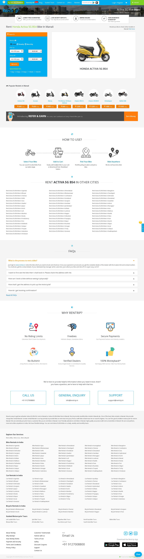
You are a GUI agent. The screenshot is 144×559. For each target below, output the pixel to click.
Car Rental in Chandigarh (66, 481)
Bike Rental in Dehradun (13, 451)
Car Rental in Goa (116, 484)
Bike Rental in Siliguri (117, 466)
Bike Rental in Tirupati (91, 468)
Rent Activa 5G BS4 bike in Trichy (58, 229)
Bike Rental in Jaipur (38, 456)
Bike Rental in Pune (90, 463)
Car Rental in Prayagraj (91, 494)
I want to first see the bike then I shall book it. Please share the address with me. (40, 273)
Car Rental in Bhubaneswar (40, 481)
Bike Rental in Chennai (91, 448)
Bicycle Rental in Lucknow (39, 512)
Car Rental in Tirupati (38, 499)
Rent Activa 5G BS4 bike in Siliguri (102, 223)
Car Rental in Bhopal (12, 481)
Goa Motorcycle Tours (64, 522)
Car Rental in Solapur (91, 496)
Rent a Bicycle (25, 438)
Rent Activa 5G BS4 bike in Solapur (16, 226)
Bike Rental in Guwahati (39, 453)
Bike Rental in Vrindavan (118, 471)
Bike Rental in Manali (117, 458)
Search (15, 64)
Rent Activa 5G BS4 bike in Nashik (102, 213)
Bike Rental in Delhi (38, 451)
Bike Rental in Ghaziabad (92, 451)
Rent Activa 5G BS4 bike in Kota (101, 208)
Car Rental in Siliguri (64, 496)
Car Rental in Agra (37, 479)
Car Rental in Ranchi (38, 496)
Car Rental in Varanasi (12, 501)
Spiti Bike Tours (36, 519)
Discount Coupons (40, 545)
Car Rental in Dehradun (13, 484)
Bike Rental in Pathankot (13, 463)
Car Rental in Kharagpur (39, 489)
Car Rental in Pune (116, 494)
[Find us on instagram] (135, 533)
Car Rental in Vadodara (118, 499)
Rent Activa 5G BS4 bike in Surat (101, 226)
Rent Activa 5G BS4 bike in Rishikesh (16, 223)
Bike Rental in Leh (64, 458)
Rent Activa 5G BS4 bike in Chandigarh (103, 193)
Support (37, 548)
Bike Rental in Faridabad (66, 451)
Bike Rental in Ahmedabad (66, 446)
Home (116, 13)
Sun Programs (133, 557)
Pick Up (12, 48)
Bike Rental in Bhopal (12, 448)
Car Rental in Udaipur (91, 499)
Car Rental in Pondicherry (66, 494)
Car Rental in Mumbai (65, 491)
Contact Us (61, 3)
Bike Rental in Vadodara (39, 471)
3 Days (17, 72)
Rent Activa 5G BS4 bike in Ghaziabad (103, 198)
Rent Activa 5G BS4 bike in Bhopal (16, 193)
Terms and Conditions (13, 545)
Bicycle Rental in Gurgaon (118, 509)
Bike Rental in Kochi (117, 456)
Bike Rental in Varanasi (65, 471)
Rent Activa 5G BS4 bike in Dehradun (103, 196)
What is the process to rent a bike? (22, 260)
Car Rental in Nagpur (91, 491)
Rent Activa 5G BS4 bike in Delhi (15, 198)
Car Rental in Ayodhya (91, 479)
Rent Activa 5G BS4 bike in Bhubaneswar (61, 193)
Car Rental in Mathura (38, 491)
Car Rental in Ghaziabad (92, 484)
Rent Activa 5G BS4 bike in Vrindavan (17, 234)
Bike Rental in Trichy (117, 468)
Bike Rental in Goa (116, 451)
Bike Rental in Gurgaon (13, 453)
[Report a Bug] (119, 557)
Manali (127, 13)
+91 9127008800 (73, 544)
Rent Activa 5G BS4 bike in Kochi (15, 208)
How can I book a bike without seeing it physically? (28, 278)
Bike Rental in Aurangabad (93, 446)
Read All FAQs (11, 295)
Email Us (68, 535)
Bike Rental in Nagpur (65, 461)
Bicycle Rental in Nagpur (92, 512)
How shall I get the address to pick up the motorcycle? (29, 284)
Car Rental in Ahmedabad (66, 479)
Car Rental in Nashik (117, 491)
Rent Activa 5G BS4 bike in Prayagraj (59, 218)
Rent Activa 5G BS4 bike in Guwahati (102, 201)
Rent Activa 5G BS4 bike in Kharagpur (103, 206)
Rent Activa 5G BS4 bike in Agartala (16, 191)
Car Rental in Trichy (64, 499)
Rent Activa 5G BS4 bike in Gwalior (16, 203)
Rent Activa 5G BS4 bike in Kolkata (59, 208)
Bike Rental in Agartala (12, 446)
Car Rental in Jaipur (11, 489)
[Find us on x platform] (131, 533)
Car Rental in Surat (11, 499)
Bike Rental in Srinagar (39, 468)
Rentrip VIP (30, 2)
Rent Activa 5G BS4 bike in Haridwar (59, 203)
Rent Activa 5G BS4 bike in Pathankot (60, 216)
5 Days (24, 72)
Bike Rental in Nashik (91, 461)
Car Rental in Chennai (91, 481)
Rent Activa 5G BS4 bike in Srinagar (59, 226)
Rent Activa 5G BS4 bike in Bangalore (103, 191)
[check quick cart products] (126, 2)
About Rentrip (10, 533)
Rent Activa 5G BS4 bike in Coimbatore (60, 196)
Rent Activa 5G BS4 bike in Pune (101, 218)
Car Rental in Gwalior (65, 486)
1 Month (38, 72)
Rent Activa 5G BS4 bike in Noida (15, 216)
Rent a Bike (9, 438)
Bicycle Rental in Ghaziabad (93, 509)
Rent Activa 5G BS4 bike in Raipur (59, 221)
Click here (132, 29)
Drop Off (12, 55)
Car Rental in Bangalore (118, 479)
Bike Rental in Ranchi (38, 466)
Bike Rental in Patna (38, 463)
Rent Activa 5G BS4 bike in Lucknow (59, 211)
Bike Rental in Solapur (12, 468)
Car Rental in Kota (116, 489)
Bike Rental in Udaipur (12, 471)
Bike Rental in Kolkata (12, 458)
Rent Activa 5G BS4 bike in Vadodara (17, 231)
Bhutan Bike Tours (11, 522)
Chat (138, 554)
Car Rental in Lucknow (12, 491)
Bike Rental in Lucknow (91, 458)
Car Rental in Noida (12, 494)
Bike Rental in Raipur (12, 466)
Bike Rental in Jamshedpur (66, 456)
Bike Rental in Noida (117, 461)
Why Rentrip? (10, 536)
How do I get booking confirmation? (22, 290)
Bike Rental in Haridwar (92, 453)
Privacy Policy (10, 548)
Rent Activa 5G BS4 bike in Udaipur (102, 229)
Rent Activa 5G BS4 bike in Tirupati (16, 229)
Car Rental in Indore (117, 486)
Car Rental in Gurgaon (12, 486)
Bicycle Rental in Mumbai (66, 512)
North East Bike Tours (90, 519)
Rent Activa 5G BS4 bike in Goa (15, 201)
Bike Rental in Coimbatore (119, 448)
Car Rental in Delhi (37, 484)
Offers (69, 3)
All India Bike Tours (37, 522)
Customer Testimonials (42, 533)
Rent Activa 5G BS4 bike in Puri (15, 221)
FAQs (142, 228)
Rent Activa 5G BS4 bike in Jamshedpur (60, 206)
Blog (40, 3)
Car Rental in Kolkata (91, 489)
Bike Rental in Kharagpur (92, 456)
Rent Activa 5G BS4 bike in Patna (101, 216)
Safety (36, 542)
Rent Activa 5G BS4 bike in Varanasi (59, 231)
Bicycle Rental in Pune (117, 512)
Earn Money (131, 116)
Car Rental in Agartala (12, 479)
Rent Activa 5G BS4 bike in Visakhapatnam (104, 231)
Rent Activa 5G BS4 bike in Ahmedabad (60, 191)
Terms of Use (39, 539)
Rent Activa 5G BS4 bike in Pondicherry (17, 218)
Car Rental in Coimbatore (118, 481)
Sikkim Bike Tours (114, 519)
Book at (12, 40)
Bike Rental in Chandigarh (66, 448)
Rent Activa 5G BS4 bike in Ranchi (102, 221)
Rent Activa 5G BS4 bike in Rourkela (59, 223)
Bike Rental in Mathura (12, 461)
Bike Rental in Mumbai (38, 461)
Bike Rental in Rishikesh (65, 466)
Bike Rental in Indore (12, 456)
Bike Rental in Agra (37, 446)
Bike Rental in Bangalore (118, 446)
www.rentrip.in (20, 265)
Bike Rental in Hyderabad (118, 453)
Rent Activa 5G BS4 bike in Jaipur (15, 206)
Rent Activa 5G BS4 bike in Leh (15, 211)
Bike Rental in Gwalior (65, 453)
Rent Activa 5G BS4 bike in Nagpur (59, 213)
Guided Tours (49, 3)
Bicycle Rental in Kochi (12, 512)
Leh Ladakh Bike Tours (13, 519)
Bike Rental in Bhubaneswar (40, 448)
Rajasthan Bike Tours (64, 519)
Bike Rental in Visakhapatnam (93, 471)
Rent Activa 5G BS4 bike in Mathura (102, 211)
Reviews (77, 3)
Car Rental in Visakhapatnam (40, 501)
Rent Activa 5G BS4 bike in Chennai (16, 196)
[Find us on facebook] (126, 533)
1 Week (30, 72)
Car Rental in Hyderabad (92, 486)
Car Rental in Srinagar (117, 496)
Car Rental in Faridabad (66, 484)
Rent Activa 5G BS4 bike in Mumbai (16, 213)
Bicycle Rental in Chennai (66, 509)
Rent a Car (17, 438)
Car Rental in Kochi (64, 489)
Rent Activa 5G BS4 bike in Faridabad (60, 198)
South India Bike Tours (90, 522)
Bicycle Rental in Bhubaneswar (15, 509)
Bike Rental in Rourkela (91, 466)
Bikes (121, 13)
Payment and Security (13, 542)
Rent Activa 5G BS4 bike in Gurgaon (59, 201)
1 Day (12, 72)
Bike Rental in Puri (116, 463)
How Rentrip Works (12, 539)
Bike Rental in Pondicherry (66, 463)
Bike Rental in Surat (64, 468)
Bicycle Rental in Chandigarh (40, 509)
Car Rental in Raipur (12, 496)
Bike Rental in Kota (37, 458)
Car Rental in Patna (38, 494)
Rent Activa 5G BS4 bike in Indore (102, 203)
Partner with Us (39, 536)
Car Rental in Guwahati (39, 486)
